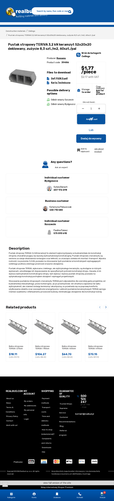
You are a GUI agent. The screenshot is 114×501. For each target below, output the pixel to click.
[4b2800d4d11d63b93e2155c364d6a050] (22, 77)
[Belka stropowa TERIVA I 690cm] (96, 327)
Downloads (46, 447)
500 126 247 (83, 399)
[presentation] (100, 307)
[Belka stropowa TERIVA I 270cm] (17, 327)
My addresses (30, 406)
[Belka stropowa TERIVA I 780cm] (43, 327)
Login (26, 419)
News (8, 403)
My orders (28, 401)
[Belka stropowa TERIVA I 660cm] (70, 327)
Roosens (61, 58)
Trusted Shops (65, 404)
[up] (5, 484)
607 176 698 (60, 190)
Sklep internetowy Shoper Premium (57, 487)
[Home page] (26, 11)
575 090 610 (60, 233)
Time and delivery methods (45, 420)
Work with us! (12, 425)
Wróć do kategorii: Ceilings (91, 55)
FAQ (43, 452)
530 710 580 (56, 210)
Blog (61, 426)
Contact (9, 421)
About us (10, 398)
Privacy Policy (12, 416)
